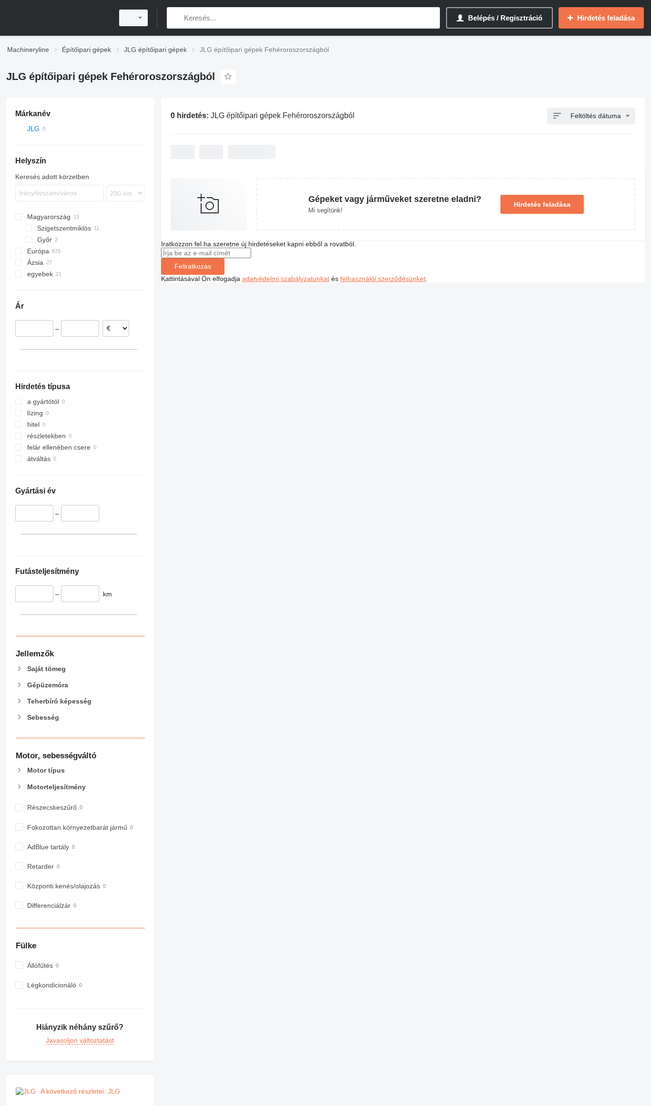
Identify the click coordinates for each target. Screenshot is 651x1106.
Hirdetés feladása (542, 204)
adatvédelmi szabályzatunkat (285, 278)
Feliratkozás (192, 266)
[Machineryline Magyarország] (57, 17)
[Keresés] (176, 18)
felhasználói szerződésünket (383, 278)
